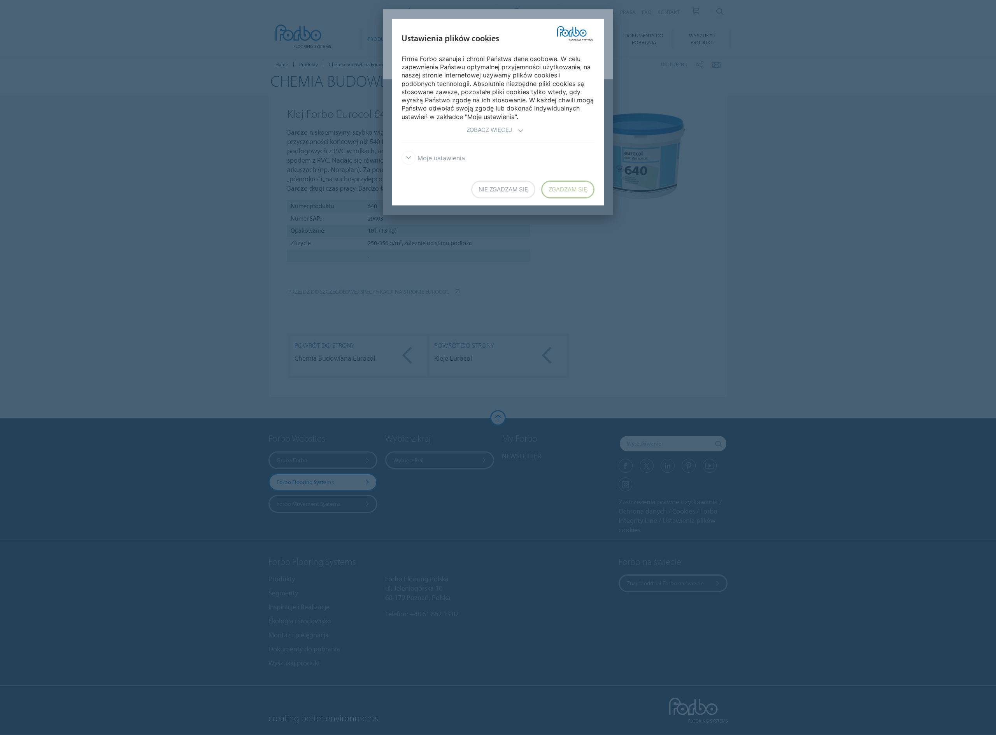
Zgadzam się (568, 189)
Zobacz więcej (489, 129)
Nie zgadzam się (503, 189)
